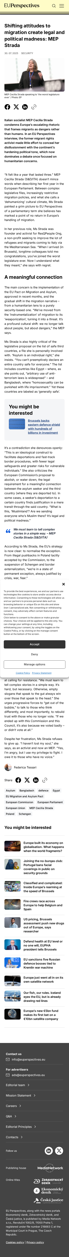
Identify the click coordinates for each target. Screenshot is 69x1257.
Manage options (34, 664)
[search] (54, 6)
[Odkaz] (34, 107)
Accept (34, 644)
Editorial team (15, 1085)
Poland (10, 813)
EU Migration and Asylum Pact (24, 796)
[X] (59, 1151)
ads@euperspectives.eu (28, 1075)
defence (43, 790)
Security (27, 53)
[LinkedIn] (49, 1151)
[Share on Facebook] (7, 107)
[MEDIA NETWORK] (50, 1168)
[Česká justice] (48, 1201)
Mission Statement (18, 1095)
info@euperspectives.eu (28, 1059)
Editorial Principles (19, 1127)
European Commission (19, 802)
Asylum (10, 790)
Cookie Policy (23, 673)
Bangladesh (27, 790)
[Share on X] (16, 107)
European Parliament (50, 802)
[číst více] (17, 424)
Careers (11, 1106)
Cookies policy (15, 1242)
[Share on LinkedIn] (25, 107)
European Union (15, 808)
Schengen (25, 813)
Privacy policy (35, 1242)
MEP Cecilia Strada (41, 808)
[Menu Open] (62, 6)
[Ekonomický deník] (48, 1191)
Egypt (56, 790)
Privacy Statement (42, 673)
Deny (34, 654)
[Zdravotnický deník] (48, 1181)
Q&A (9, 1116)
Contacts (12, 1137)
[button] (63, 584)
